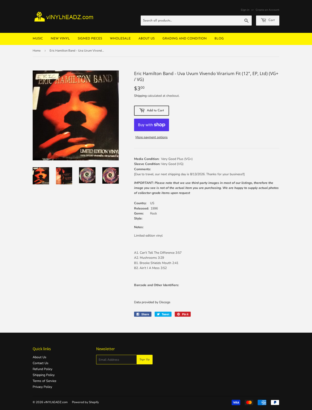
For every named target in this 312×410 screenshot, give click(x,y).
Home (37, 51)
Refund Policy (42, 369)
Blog (219, 38)
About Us (146, 38)
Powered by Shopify (85, 402)
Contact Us (40, 363)
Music (38, 38)
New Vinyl (60, 38)
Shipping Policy (44, 375)
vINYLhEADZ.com (56, 402)
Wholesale (120, 38)
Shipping (140, 96)
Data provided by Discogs (152, 302)
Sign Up (145, 359)
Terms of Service (44, 381)
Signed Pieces (90, 38)
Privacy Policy (42, 387)
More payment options (151, 137)
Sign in (245, 10)
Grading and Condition (184, 38)
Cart (271, 20)
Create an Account (267, 10)
